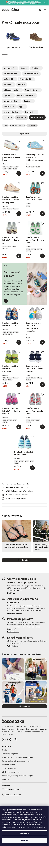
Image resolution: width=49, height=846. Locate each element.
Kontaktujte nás (13, 632)
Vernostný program (10, 754)
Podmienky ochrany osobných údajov (17, 775)
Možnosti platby (8, 765)
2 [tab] (10, 54)
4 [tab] (21, 54)
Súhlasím (24, 840)
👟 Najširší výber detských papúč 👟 (26, 4)
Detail (18, 173)
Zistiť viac (11, 593)
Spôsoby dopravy (9, 768)
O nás (4, 750)
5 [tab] (27, 54)
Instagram (26, 706)
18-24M (15, 168)
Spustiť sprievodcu (14, 613)
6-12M (4, 168)
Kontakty (5, 779)
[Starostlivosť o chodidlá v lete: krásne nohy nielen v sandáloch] (16, 531)
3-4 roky (15, 166)
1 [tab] (5, 54)
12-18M (10, 168)
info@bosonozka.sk (14, 789)
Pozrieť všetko (24, 560)
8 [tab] (44, 54)
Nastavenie (24, 833)
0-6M (6, 125)
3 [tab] (16, 54)
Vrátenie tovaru (13, 646)
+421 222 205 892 (13, 794)
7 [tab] (39, 54)
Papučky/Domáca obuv (18, 125)
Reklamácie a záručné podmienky (16, 761)
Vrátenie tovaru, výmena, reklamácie (17, 757)
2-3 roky (9, 166)
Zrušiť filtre (21, 117)
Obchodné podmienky (11, 772)
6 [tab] (33, 54)
